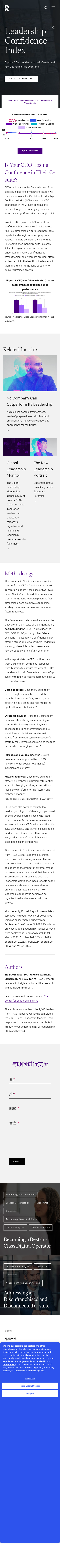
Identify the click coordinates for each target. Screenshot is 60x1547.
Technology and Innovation (20, 1194)
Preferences (30, 1378)
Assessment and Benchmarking (23, 1283)
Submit (17, 1161)
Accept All (30, 1394)
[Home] (12, 8)
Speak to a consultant (21, 79)
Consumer (11, 1211)
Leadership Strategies (18, 1203)
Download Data (30, 151)
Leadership (42, 1203)
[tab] (30, 102)
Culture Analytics (15, 1227)
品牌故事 (11, 1339)
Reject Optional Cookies (30, 1386)
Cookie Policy (9, 1364)
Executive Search (41, 1227)
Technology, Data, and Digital (21, 1219)
